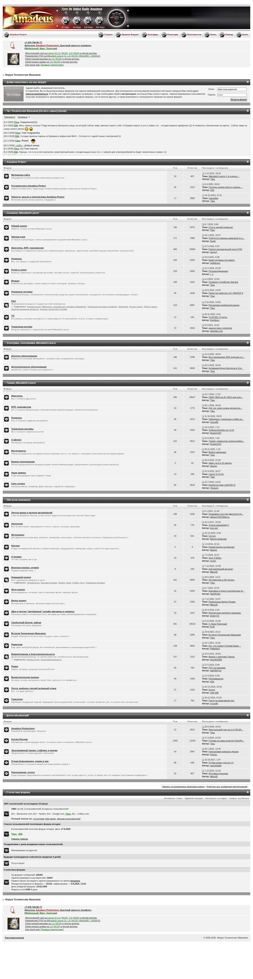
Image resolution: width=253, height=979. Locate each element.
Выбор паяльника (217, 452)
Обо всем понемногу (19, 500)
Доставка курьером (218, 773)
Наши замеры (18, 473)
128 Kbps (88, 27)
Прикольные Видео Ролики (222, 602)
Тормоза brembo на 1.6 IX (221, 430)
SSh (212, 190)
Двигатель (17, 396)
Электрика (123, 307)
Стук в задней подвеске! (221, 227)
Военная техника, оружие (25, 567)
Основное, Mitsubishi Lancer (23, 213)
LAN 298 (214, 692)
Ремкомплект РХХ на (62, 56)
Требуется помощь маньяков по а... (227, 238)
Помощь (229, 34)
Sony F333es (215, 558)
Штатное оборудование (24, 356)
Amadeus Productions (23, 728)
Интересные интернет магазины (225, 613)
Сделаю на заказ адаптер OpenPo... (226, 740)
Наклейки (213, 198)
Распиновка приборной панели (224, 305)
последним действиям (44, 819)
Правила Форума (130, 34)
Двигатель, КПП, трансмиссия (27, 248)
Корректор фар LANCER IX (222, 485)
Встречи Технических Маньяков (28, 633)
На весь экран (48, 111)
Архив (62, 111)
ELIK (212, 626)
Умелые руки (18, 237)
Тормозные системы (22, 429)
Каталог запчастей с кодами (53, 309)
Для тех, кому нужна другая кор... (225, 408)
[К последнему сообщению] (203, 173)
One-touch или (44, 65)
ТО (12, 316)
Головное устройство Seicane (223, 282)
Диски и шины (150, 307)
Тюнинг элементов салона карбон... (226, 441)
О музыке (16, 557)
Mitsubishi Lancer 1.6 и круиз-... (224, 176)
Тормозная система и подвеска (102, 307)
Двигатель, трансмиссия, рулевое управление (64, 307)
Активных (22, 117)
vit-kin (213, 561)
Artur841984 (216, 659)
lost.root (214, 528)
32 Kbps (65, 27)
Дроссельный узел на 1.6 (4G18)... (226, 729)
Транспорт (17, 699)
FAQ (13, 301)
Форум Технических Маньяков (23, 75)
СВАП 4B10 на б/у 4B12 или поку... (226, 397)
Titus (212, 179)
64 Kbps (77, 27)
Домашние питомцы (95, 583)
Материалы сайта (20, 175)
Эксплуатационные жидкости (25, 309)
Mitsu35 (214, 572)
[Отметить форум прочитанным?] (6, 176)
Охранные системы (21, 291)
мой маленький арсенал (221, 569)
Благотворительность (51, 659)
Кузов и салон (19, 270)
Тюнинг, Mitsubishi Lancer (21, 383)
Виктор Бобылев (218, 539)
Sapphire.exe (216, 331)
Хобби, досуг (78, 583)
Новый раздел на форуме (221, 547)
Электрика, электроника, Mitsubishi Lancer (31, 343)
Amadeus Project (18, 34)
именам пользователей (68, 819)
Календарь (153, 34)
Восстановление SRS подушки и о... (227, 357)
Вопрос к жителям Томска (222, 656)
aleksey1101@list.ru (219, 517)
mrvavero (75, 881)
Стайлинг (16, 440)
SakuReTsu (215, 670)
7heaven (214, 488)
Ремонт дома (64, 583)
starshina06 (215, 765)
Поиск (213, 34)
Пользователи (194, 34)
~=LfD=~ (19, 145)
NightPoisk (215, 594)
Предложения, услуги (23, 772)
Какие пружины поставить (222, 260)
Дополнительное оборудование (29, 367)
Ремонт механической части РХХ (225, 249)
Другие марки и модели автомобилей (31, 512)
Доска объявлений (18, 715)
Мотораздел (17, 535)
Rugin (213, 241)
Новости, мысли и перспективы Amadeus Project (37, 197)
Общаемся (9, 117)
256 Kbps (100, 27)
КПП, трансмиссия (21, 407)
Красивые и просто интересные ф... (227, 591)
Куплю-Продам (19, 739)
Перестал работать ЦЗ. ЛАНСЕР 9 (226, 293)
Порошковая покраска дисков (223, 751)
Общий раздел (19, 226)
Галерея (108, 34)
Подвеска (16, 258)
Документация (34, 307)
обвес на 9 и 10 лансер (220, 463)
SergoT (213, 252)
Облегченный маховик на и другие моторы (52, 59)
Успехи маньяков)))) (219, 525)
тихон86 (214, 422)
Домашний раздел (21, 577)
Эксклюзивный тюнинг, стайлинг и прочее (34, 750)
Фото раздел (18, 589)
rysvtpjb (214, 703)
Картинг (15, 545)
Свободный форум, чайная (26, 622)
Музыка (15, 281)
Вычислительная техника (25, 677)
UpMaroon (215, 263)
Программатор (216, 678)
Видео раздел (18, 600)
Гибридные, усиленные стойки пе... (226, 419)
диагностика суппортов (220, 328)
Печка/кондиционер (218, 271)
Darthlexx (214, 320)
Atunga (213, 466)
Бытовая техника (49, 583)
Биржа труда (33, 659)
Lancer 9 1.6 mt (216, 474)
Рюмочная (16, 644)
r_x (211, 274)
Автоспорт (17, 524)
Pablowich (215, 648)
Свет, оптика (18, 483)
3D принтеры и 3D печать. (222, 580)
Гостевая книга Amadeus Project (28, 186)
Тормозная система (21, 326)
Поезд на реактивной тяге (221, 700)
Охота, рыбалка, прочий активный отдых (33, 688)
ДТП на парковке (217, 668)
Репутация (172, 34)
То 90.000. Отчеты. (218, 317)
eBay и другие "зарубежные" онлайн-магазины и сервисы (42, 611)
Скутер (212, 536)
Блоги (245, 34)
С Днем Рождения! (218, 624)
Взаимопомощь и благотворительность (33, 654)
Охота (212, 690)
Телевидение (33, 583)
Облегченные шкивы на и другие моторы (51, 62)
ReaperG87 (215, 433)
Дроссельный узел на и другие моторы (61, 53)
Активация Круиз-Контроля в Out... (226, 368)
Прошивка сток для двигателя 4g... (226, 514)
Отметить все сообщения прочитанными (227, 787)
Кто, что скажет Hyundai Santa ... (225, 646)
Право (14, 666)
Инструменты (18, 451)
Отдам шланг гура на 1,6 (221, 762)
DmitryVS (214, 616)
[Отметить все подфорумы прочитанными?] (6, 305)
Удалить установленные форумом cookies (183, 787)
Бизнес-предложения (23, 461)
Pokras (213, 754)
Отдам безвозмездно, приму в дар (30, 761)
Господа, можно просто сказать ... (226, 187)
